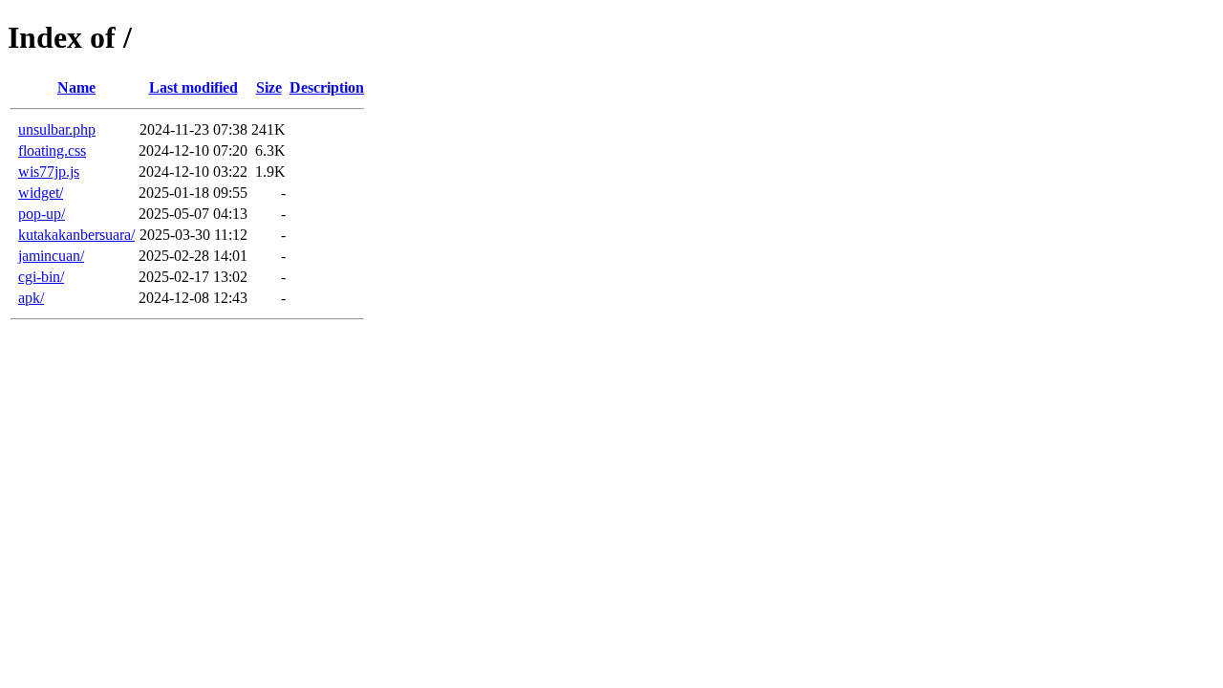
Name (76, 87)
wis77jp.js (48, 171)
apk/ (31, 298)
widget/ (40, 192)
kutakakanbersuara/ (76, 234)
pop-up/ (41, 213)
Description (327, 87)
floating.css (52, 150)
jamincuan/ (51, 255)
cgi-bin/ (41, 277)
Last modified (193, 87)
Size (269, 87)
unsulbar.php (57, 129)
